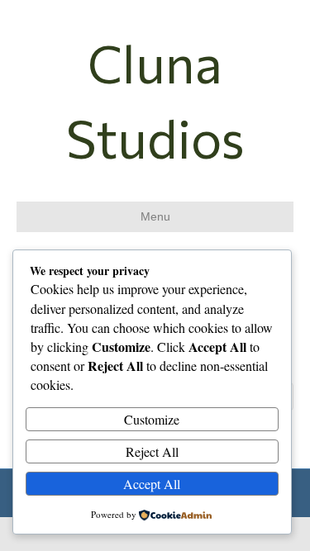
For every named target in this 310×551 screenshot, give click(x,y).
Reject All (152, 451)
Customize (151, 419)
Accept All (151, 483)
